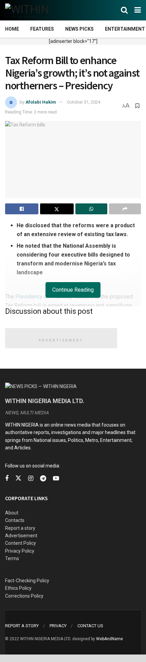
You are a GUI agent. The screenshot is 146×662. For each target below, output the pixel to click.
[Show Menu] (137, 10)
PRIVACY (58, 625)
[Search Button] (124, 10)
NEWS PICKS (79, 29)
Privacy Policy (19, 551)
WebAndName (109, 638)
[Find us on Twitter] (18, 478)
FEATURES (42, 29)
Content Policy (20, 543)
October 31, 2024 (83, 102)
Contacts (14, 520)
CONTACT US (90, 625)
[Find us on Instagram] (30, 478)
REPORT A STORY (22, 625)
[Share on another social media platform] (125, 208)
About (11, 512)
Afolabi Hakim (40, 102)
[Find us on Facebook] (6, 478)
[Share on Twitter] (56, 208)
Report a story (20, 528)
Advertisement (21, 535)
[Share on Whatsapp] (91, 208)
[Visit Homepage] (38, 10)
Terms (12, 558)
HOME (12, 29)
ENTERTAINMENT (125, 29)
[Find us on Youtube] (56, 478)
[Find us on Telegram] (43, 478)
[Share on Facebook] (21, 208)
